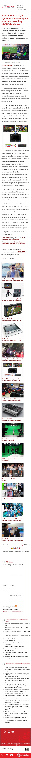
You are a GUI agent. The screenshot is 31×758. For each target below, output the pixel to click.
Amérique (20, 8)
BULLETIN (21, 252)
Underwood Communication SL (9, 750)
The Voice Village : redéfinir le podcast (14, 646)
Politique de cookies (5, 743)
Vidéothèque (9, 562)
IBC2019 (18, 243)
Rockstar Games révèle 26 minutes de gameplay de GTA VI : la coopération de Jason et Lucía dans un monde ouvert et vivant (17, 674)
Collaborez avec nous (11, 745)
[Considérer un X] (2, 755)
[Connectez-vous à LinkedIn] (7, 755)
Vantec (23, 243)
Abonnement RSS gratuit (9, 606)
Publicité (23, 743)
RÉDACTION (6, 238)
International (21, 9)
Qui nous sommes (15, 743)
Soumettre (22, 544)
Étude (23, 238)
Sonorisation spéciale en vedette (10, 239)
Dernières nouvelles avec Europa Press (18, 664)
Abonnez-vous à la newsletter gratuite (13, 611)
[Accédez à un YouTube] (11, 755)
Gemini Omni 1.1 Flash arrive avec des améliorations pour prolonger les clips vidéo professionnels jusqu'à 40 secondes (15, 685)
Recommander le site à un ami (10, 609)
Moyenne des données (8, 243)
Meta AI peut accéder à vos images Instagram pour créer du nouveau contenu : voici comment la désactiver (17, 713)
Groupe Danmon (19, 242)
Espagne (20, 6)
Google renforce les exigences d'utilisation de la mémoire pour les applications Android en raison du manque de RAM (17, 669)
